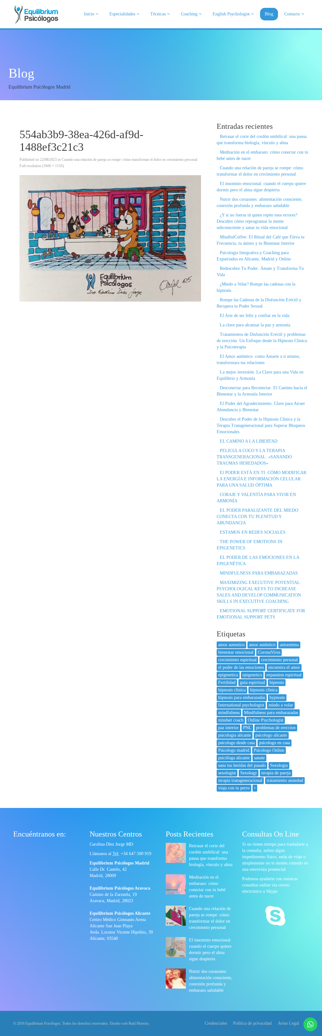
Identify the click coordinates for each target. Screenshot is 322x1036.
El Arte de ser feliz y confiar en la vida (254, 315)
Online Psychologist (265, 720)
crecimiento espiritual (237, 659)
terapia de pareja (276, 773)
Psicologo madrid (233, 750)
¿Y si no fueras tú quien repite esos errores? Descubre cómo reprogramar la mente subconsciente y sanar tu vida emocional (257, 221)
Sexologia (279, 765)
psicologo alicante (271, 735)
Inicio (90, 14)
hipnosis (276, 682)
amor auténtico (262, 644)
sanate (259, 757)
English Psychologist (232, 14)
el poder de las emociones (241, 667)
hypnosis (277, 697)
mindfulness (229, 712)
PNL (247, 727)
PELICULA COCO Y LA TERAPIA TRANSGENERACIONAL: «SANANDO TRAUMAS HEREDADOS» (254, 457)
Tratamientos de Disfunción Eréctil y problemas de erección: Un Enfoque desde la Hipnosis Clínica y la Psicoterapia (262, 340)
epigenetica (228, 675)
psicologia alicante (234, 735)
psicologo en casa (274, 742)
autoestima (289, 644)
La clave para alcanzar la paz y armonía (255, 325)
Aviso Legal (288, 1023)
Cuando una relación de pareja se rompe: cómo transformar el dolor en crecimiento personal (129, 159)
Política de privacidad (252, 1023)
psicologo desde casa (236, 742)
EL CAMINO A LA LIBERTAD (248, 441)
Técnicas (158, 14)
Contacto (292, 14)
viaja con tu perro (234, 788)
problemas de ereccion (276, 727)
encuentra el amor (284, 667)
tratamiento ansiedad (285, 780)
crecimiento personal (279, 659)
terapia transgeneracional (240, 780)
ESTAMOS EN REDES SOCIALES (253, 532)
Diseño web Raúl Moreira (129, 1023)
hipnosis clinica (232, 690)
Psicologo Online (269, 750)
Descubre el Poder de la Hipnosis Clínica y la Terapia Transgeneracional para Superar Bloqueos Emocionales (261, 425)
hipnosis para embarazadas (241, 697)
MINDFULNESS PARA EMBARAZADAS (259, 573)
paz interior (228, 727)
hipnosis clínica (263, 690)
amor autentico (231, 644)
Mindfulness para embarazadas (271, 712)
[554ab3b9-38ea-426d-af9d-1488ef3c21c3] (110, 238)
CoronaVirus (269, 652)
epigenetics (252, 675)
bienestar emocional (235, 652)
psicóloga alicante (234, 757)
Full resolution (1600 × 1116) (41, 166)
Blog (269, 14)
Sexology (248, 773)
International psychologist (241, 705)
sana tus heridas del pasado (242, 765)
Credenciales (216, 1023)
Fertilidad (227, 682)
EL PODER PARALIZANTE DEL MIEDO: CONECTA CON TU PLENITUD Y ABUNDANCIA (258, 516)
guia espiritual (252, 682)
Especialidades (122, 14)
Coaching (190, 14)
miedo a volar (281, 705)
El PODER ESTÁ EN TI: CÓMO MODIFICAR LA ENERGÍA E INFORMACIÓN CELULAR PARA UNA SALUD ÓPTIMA (261, 479)
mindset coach (230, 720)
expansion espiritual (284, 675)
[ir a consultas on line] (275, 916)
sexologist (227, 773)
